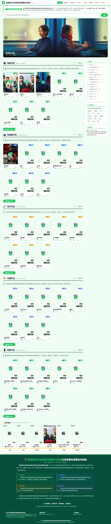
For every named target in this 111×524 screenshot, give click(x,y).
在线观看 (89, 116)
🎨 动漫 (85, 2)
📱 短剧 (91, 2)
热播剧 (95, 116)
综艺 (89, 113)
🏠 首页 (60, 2)
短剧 (98, 113)
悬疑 (98, 121)
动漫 (93, 113)
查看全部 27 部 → (9, 129)
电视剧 (95, 111)
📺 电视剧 (72, 2)
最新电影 (102, 116)
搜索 (104, 15)
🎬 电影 (66, 2)
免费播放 (89, 111)
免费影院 (80, 514)
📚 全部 (97, 2)
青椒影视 (75, 514)
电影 (101, 111)
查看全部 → (80, 63)
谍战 (93, 121)
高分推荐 (89, 118)
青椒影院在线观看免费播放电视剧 (94, 108)
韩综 (95, 118)
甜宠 (89, 121)
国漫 (100, 118)
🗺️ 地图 (103, 2)
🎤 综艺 (79, 2)
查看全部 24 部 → (9, 201)
